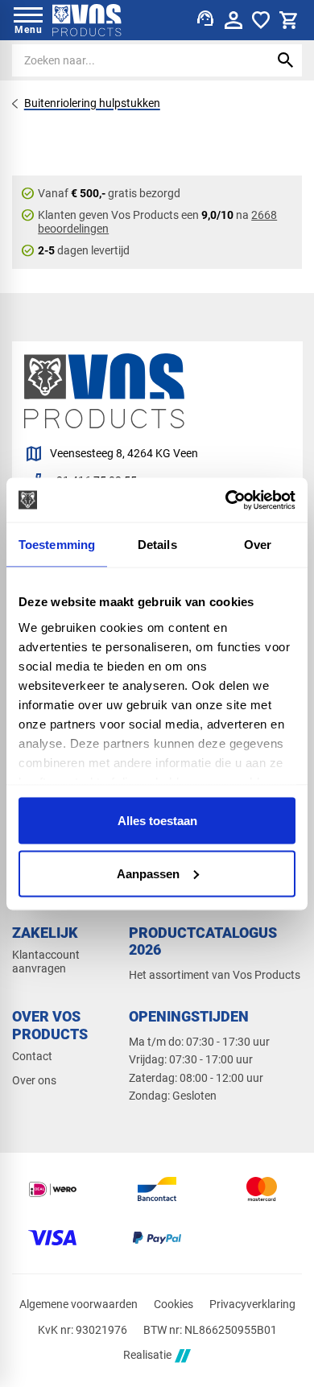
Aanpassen (148, 873)
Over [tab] (257, 544)
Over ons (34, 1080)
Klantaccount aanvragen (46, 961)
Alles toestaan (157, 821)
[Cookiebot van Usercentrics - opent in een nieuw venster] (225, 499)
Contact (32, 1056)
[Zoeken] (286, 60)
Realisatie (147, 1355)
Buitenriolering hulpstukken (92, 103)
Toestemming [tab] (57, 544)
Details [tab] (157, 544)
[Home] (87, 20)
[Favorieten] (261, 20)
